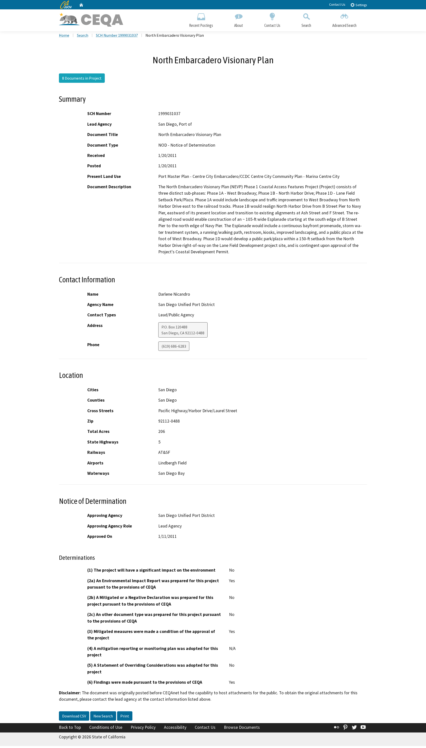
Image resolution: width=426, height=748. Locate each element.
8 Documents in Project (82, 78)
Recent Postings (201, 25)
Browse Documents (242, 727)
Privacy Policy (143, 727)
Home (64, 35)
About (238, 25)
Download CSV (74, 716)
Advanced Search (344, 25)
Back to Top (70, 727)
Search (306, 25)
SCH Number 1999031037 (117, 35)
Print (124, 716)
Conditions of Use (105, 727)
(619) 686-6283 (173, 346)
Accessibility (175, 727)
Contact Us (337, 4)
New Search (103, 716)
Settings (361, 5)
